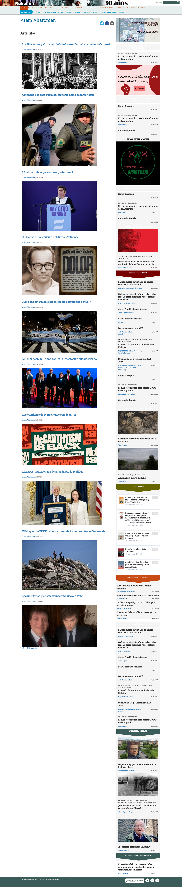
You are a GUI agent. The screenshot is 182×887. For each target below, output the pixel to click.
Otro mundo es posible (136, 8)
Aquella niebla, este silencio (132, 477)
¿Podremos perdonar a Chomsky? (134, 846)
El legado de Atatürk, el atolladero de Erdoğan (136, 346)
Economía (79, 8)
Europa (87, 12)
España (77, 12)
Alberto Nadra (122, 63)
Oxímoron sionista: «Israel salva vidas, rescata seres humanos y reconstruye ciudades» (137, 297)
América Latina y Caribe (54, 12)
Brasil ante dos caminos (130, 318)
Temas (23, 8)
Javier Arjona (122, 313)
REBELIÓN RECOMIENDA (138, 273)
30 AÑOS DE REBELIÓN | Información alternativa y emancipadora (138, 47)
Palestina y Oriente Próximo (113, 12)
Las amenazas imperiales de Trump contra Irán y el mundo (135, 283)
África (38, 12)
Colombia (130, 313)
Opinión (121, 8)
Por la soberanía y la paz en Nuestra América (138, 99)
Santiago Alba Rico (124, 850)
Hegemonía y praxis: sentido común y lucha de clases (137, 765)
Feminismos (91, 8)
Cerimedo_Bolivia (127, 130)
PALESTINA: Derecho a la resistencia (138, 188)
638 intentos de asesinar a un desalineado (138, 595)
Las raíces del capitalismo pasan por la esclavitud (137, 440)
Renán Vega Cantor (124, 303)
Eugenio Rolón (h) (124, 365)
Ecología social (66, 8)
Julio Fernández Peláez (125, 332)
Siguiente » (33, 648)
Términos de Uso (73, 879)
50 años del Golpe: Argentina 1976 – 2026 (135, 360)
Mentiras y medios (107, 8)
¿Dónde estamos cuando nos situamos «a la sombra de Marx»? (137, 807)
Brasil (120, 322)
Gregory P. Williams (123, 608)
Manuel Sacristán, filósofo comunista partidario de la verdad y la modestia (136, 263)
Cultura (53, 8)
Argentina (128, 367)
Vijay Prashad (122, 445)
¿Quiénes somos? (134, 881)
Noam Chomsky (138, 817)
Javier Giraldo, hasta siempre (132, 309)
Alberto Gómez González (126, 771)
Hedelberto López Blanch (126, 288)
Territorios (25, 12)
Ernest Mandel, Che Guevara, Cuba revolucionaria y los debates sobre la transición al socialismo (136, 867)
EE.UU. (69, 12)
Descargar (155, 497)
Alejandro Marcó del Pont (125, 591)
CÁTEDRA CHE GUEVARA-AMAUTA (138, 855)
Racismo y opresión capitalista (138, 409)
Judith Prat (122, 481)
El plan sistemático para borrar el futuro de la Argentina (138, 57)
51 (28, 648)
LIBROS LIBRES (138, 486)
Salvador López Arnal (125, 268)
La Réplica (138, 624)
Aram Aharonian (28, 50)
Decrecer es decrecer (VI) (130, 328)
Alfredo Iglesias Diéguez (126, 812)
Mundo (95, 12)
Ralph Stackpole (126, 106)
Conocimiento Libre (39, 8)
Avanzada (159, 2)
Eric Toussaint (123, 873)
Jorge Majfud (121, 598)
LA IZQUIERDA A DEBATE (138, 731)
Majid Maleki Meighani (125, 351)
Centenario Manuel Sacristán (138, 227)
